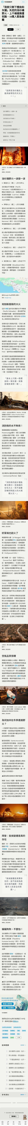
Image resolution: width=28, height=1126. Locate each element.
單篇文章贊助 (7, 1004)
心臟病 (18, 676)
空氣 (16, 665)
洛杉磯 (4, 71)
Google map (8, 297)
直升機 (20, 588)
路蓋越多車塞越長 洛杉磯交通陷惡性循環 (17, 1080)
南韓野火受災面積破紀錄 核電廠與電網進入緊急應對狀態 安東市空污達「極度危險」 (17, 1068)
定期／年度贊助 (8, 1008)
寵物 (11, 954)
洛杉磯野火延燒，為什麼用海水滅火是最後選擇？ (17, 1051)
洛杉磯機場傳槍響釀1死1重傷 (17, 1076)
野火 (14, 540)
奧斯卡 (9, 606)
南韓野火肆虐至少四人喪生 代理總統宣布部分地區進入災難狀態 (17, 1064)
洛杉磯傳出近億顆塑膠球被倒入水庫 (17, 1084)
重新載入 (14, 1116)
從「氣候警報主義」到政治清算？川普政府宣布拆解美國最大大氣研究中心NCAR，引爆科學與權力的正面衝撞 (17, 1072)
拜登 (6, 846)
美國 (6, 308)
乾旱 (3, 43)
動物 (19, 936)
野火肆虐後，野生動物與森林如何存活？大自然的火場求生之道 (17, 1055)
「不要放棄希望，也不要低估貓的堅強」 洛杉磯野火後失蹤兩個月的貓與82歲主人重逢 (17, 1059)
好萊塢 (23, 316)
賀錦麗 (4, 849)
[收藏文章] (23, 25)
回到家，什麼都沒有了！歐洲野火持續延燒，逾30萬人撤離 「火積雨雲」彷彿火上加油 (17, 1088)
